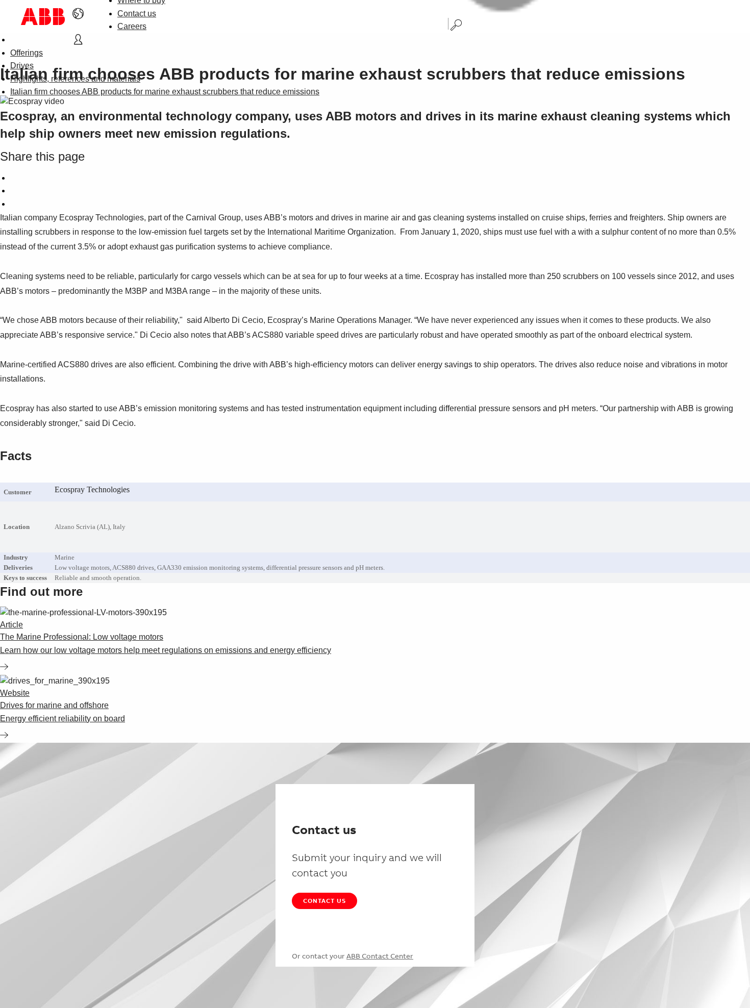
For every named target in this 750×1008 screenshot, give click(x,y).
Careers (131, 26)
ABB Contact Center (379, 956)
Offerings (26, 52)
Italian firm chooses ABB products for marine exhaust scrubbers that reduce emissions (164, 91)
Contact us (136, 13)
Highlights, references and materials (75, 78)
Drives (22, 65)
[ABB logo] (42, 16)
